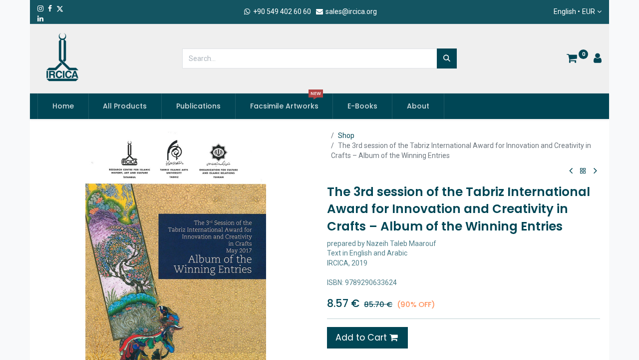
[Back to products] (583, 171)
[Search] (447, 58)
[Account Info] (598, 60)
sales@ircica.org (350, 12)
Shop (346, 136)
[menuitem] (63, 107)
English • (574, 12)
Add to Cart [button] (362, 338)
